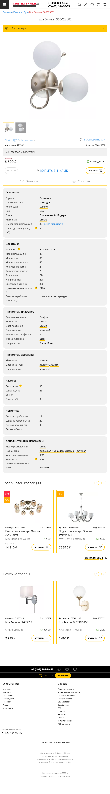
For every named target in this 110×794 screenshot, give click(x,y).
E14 (41, 275)
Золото (54, 364)
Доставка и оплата (66, 689)
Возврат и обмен (65, 698)
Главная (7, 12)
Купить (93, 170)
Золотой (44, 364)
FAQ (59, 708)
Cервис (62, 683)
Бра (26, 12)
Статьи (61, 717)
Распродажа (8, 698)
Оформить (63, 676)
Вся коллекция (94, 558)
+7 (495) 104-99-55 (59, 6)
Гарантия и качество (67, 695)
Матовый (45, 330)
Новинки (7, 701)
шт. (46, 675)
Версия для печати (94, 139)
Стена (43, 446)
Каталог (17, 12)
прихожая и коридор (52, 450)
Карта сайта (8, 708)
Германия (27, 140)
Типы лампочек (65, 720)
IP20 (42, 455)
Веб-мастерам (64, 701)
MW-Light (12, 140)
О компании (11, 683)
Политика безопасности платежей (55, 742)
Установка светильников (69, 692)
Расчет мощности (53, 224)
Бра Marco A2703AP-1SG (74, 622)
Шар (42, 338)
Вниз (50, 343)
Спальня (69, 450)
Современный (48, 215)
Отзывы (61, 711)
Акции (5, 705)
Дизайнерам (63, 705)
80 (41, 258)
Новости (61, 714)
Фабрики (7, 692)
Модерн (61, 215)
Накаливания (47, 249)
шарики (44, 467)
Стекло (43, 219)
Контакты (7, 689)
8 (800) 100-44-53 (58, 3)
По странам (8, 695)
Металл (44, 360)
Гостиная (81, 450)
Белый (43, 325)
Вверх (43, 343)
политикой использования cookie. (56, 762)
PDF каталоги (64, 724)
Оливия (44, 206)
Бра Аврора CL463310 (18, 622)
